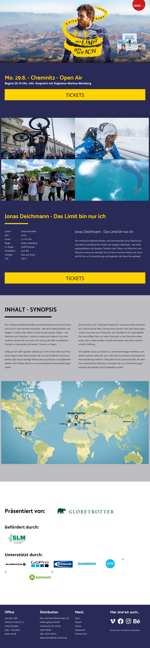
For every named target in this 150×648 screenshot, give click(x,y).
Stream (78, 622)
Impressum (80, 630)
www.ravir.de (10, 634)
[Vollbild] (12, 58)
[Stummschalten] (8, 58)
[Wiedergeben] (4, 58)
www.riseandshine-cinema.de (53, 638)
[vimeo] (114, 621)
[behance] (137, 621)
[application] (75, 31)
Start (77, 618)
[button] (75, 31)
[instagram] (129, 621)
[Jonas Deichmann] (138, 5)
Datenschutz (81, 634)
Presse (78, 626)
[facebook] (122, 621)
